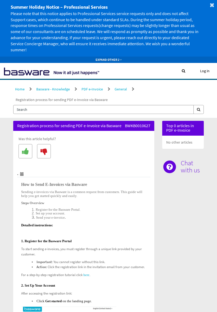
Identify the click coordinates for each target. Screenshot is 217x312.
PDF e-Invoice (92, 89)
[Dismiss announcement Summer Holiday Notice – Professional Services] (212, 5)
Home (20, 89)
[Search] (198, 109)
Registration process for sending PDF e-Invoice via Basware (62, 99)
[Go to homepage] (51, 71)
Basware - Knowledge (53, 89)
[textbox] (103, 109)
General (121, 89)
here (86, 275)
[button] (183, 71)
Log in (205, 70)
